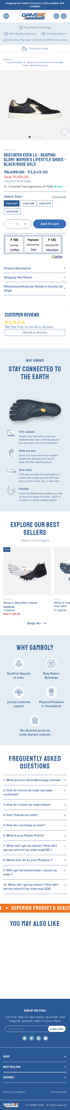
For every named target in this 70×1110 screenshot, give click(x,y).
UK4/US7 (12, 203)
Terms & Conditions (14, 1092)
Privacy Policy (59, 1092)
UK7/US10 (12, 211)
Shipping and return (18, 277)
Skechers (9, 149)
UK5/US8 (28, 203)
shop (6, 1056)
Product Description (17, 268)
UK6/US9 (45, 203)
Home (6, 59)
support (8, 1077)
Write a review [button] (35, 332)
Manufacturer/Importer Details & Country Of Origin (33, 288)
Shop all (34, 623)
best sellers (12, 1067)
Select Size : (35, 196)
